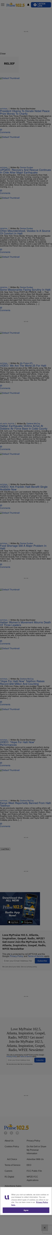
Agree (26, 1210)
